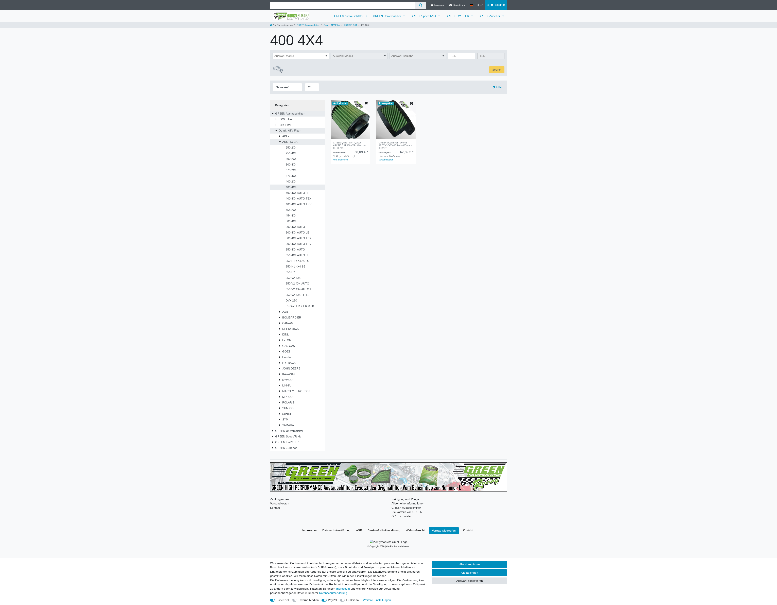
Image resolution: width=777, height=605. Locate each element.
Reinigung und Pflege (405, 499)
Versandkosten (340, 159)
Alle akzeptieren (469, 564)
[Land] (471, 5)
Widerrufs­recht (415, 530)
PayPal (332, 600)
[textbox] (301, 56)
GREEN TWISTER (458, 16)
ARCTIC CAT (350, 25)
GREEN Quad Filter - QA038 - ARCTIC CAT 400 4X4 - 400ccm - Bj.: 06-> (395, 145)
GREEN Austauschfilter (349, 16)
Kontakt (275, 507)
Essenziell (283, 600)
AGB (359, 530)
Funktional (352, 600)
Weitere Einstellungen (377, 600)
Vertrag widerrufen (444, 530)
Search (496, 69)
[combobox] (301, 56)
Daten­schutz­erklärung (336, 530)
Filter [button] (499, 87)
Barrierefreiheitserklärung (384, 530)
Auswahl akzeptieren (469, 580)
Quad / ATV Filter (331, 25)
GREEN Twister (401, 516)
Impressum (309, 530)
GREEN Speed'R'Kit (424, 16)
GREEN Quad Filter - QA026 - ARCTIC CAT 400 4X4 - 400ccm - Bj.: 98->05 (349, 145)
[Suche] (420, 5)
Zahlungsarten (279, 499)
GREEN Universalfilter (387, 16)
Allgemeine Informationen (408, 503)
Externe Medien (308, 600)
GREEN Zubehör (490, 16)
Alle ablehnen (469, 572)
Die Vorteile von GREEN (407, 512)
